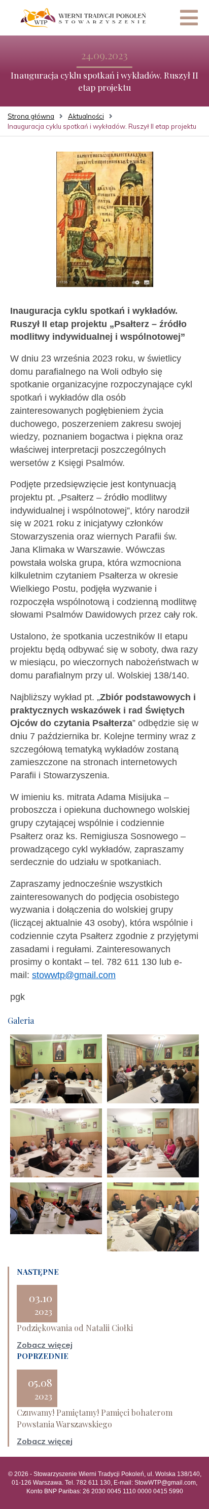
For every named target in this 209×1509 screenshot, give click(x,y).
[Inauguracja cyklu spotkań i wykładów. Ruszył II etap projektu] (104, 218)
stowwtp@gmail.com (74, 975)
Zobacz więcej (45, 1345)
